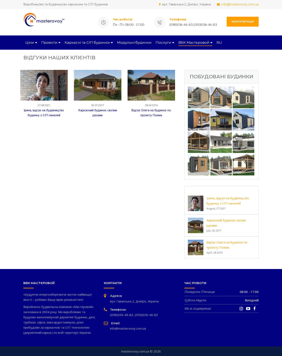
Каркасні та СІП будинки (87, 42)
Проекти (49, 42)
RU (219, 42)
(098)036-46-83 (121, 315)
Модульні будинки (134, 42)
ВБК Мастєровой (193, 42)
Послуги (163, 42)
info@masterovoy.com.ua (240, 4)
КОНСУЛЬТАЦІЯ (243, 21)
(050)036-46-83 (146, 315)
